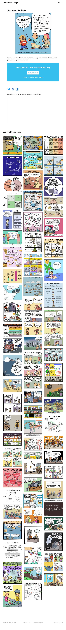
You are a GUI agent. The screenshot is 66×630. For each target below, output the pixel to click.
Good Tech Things (10, 2)
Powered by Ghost (58, 622)
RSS (30, 622)
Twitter (24, 622)
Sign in (41, 77)
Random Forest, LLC (38, 622)
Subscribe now (33, 73)
